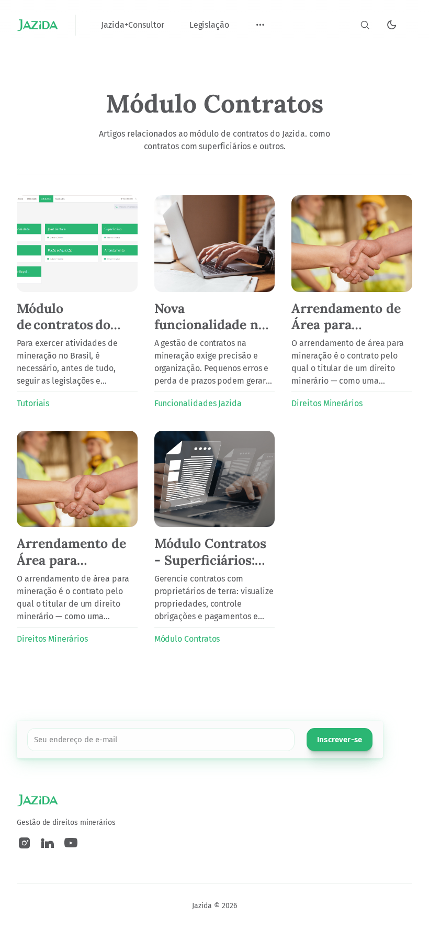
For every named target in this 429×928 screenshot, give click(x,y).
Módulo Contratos (187, 639)
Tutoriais (33, 403)
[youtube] (70, 842)
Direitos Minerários (326, 403)
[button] (260, 25)
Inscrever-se (339, 739)
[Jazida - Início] (38, 25)
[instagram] (24, 842)
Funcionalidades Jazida (198, 403)
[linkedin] (47, 842)
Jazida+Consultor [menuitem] (132, 25)
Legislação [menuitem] (209, 25)
